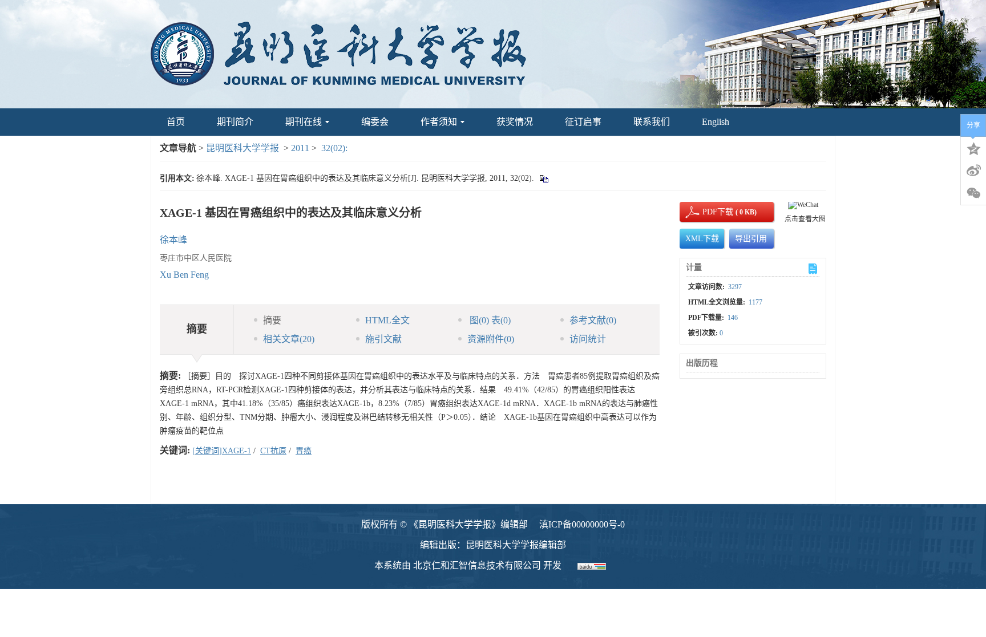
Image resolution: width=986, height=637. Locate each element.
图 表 (489, 320)
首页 (176, 122)
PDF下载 (708, 212)
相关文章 (288, 339)
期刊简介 (235, 122)
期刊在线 (303, 122)
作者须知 (439, 122)
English (715, 122)
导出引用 (751, 238)
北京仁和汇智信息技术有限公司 (477, 565)
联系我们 (651, 122)
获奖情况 (514, 122)
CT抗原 (273, 451)
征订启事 (583, 122)
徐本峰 (173, 240)
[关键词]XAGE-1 (221, 451)
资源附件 (490, 339)
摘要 (272, 320)
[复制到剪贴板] (543, 178)
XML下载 (702, 238)
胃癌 (304, 451)
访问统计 (587, 339)
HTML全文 (387, 320)
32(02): (335, 148)
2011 (300, 148)
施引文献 (383, 339)
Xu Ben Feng (184, 274)
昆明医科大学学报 (242, 148)
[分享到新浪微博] (973, 170)
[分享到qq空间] (973, 148)
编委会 (375, 122)
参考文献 (592, 320)
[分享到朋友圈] (973, 193)
